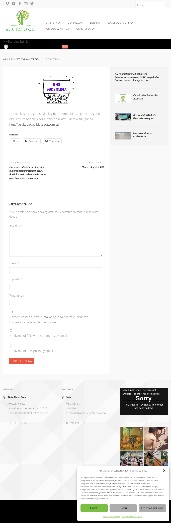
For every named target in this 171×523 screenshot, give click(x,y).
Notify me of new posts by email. (31, 351)
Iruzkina (16, 226)
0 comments (51, 46)
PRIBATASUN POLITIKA (132, 516)
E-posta (15, 279)
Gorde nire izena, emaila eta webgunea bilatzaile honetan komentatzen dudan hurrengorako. (48, 319)
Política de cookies (111, 516)
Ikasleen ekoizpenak (121, 22)
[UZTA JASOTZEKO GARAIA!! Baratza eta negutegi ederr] (156, 463)
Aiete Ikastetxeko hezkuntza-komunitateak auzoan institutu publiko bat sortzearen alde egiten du (137, 77)
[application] (144, 401)
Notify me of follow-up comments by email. (38, 336)
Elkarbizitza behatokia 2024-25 (145, 97)
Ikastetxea (53, 22)
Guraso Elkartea (57, 28)
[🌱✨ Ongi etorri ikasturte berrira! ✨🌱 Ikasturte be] (131, 439)
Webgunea (16, 295)
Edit (65, 46)
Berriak (95, 22)
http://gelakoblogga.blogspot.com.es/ (34, 124)
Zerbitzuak (75, 22)
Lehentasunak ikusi (152, 508)
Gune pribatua (85, 28)
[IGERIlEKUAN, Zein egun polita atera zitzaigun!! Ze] (156, 439)
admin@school (16, 46)
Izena (14, 263)
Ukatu (123, 508)
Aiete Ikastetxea (17, 397)
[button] (164, 470)
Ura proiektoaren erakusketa (142, 134)
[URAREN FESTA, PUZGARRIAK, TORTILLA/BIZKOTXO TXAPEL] (131, 463)
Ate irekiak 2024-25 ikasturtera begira (144, 116)
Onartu (94, 508)
